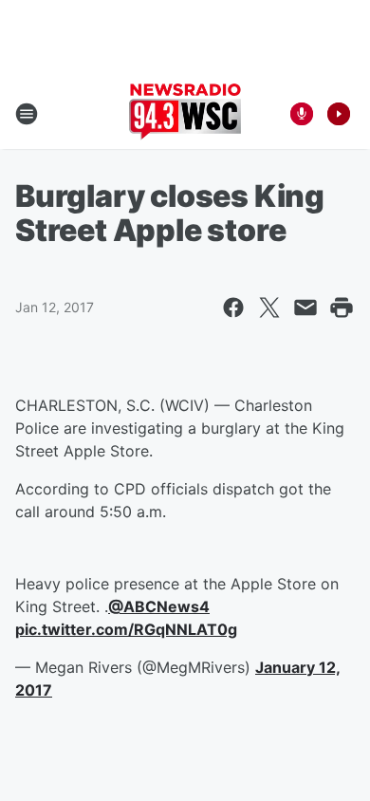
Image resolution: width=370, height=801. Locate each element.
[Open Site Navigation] (26, 113)
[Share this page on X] (269, 307)
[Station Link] (185, 114)
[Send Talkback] (301, 113)
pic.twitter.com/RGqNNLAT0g (126, 629)
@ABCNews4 (159, 606)
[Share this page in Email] (305, 307)
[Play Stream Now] (338, 113)
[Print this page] (341, 307)
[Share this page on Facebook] (233, 307)
